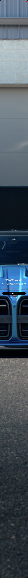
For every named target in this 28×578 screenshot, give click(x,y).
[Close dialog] (26, 2)
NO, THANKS (14, 297)
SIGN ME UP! (14, 293)
